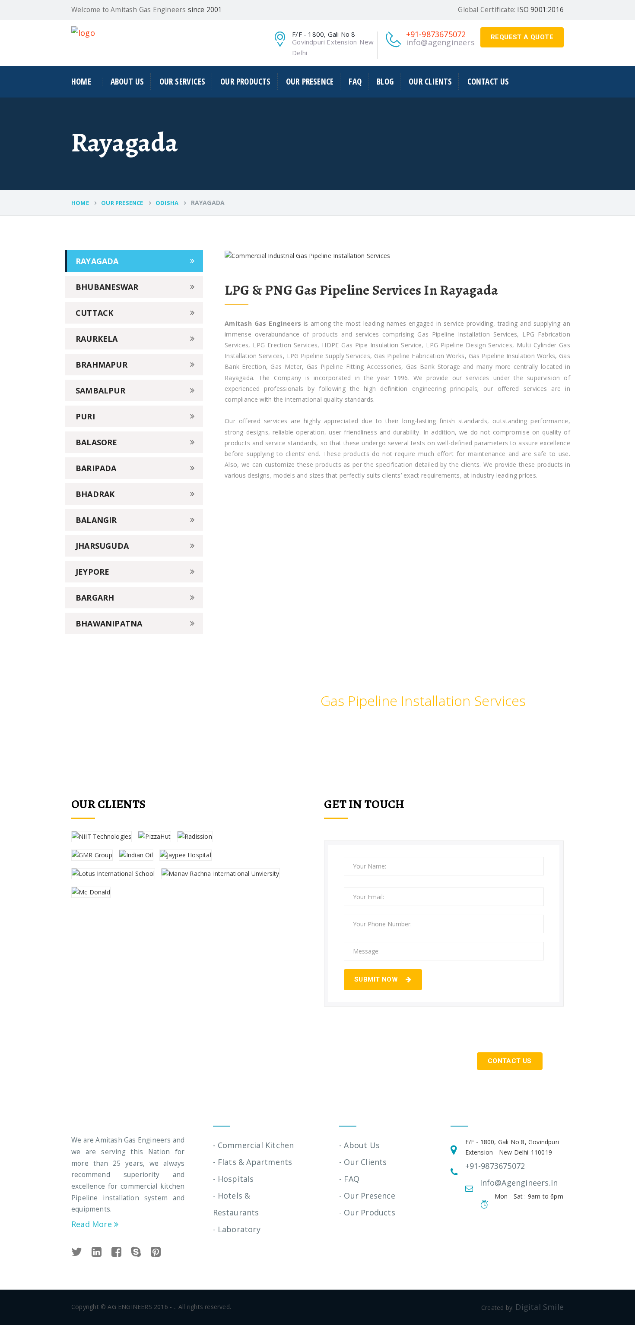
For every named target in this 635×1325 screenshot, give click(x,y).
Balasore (96, 442)
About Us (127, 81)
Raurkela (97, 339)
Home (81, 82)
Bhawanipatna (109, 623)
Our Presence (309, 81)
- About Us (359, 1145)
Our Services (182, 81)
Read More (92, 1224)
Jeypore (92, 572)
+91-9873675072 (436, 34)
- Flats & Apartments (252, 1162)
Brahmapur (101, 364)
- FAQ (349, 1179)
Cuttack (94, 313)
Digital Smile (539, 1307)
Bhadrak (95, 494)
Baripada (96, 468)
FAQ (355, 81)
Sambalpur (100, 390)
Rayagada (97, 261)
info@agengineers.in (445, 42)
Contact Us (488, 81)
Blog (385, 81)
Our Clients (430, 81)
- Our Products (367, 1212)
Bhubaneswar (107, 287)
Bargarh (95, 597)
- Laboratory (236, 1229)
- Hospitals (233, 1179)
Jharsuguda (102, 546)
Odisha (167, 203)
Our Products (245, 81)
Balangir (96, 520)
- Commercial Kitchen (253, 1145)
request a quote (522, 37)
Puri (85, 416)
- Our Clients (363, 1162)
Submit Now (377, 979)
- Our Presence (367, 1195)
